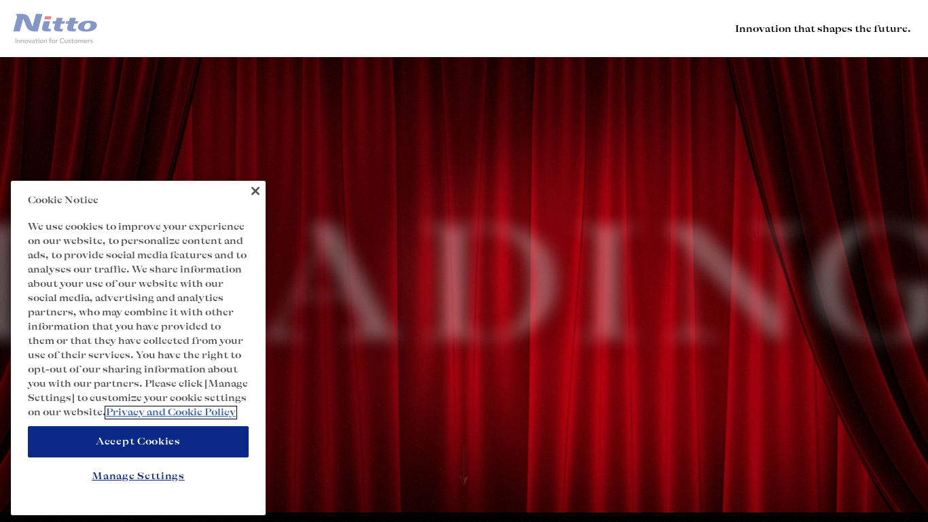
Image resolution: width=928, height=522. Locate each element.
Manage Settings (138, 475)
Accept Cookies (138, 441)
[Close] (255, 191)
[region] (138, 348)
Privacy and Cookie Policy (171, 412)
